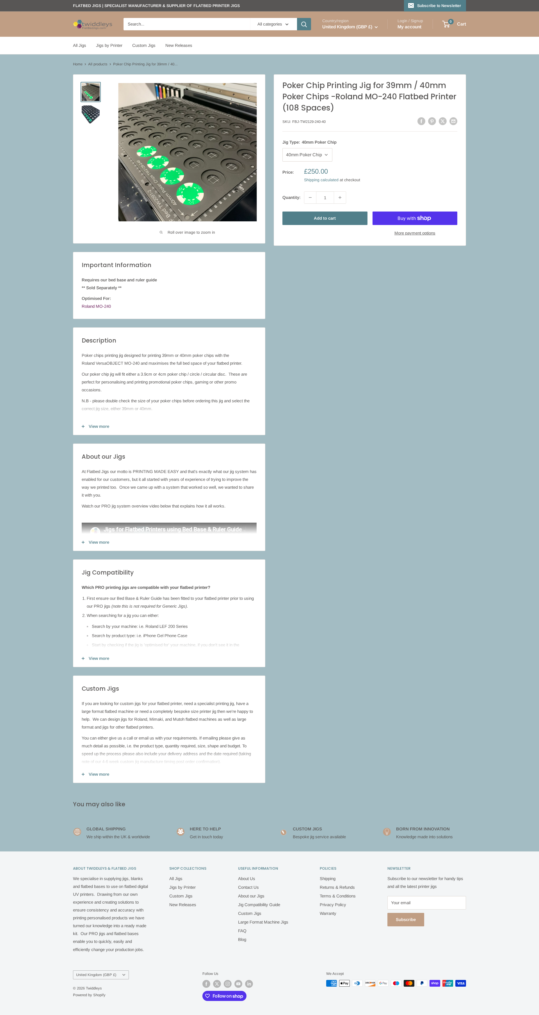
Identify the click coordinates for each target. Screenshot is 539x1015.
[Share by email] (453, 121)
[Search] (304, 24)
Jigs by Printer (109, 45)
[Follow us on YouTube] (238, 984)
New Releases (178, 45)
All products (98, 64)
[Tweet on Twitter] (443, 121)
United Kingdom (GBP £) (96, 975)
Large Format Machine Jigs (263, 922)
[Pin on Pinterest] (432, 121)
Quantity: (291, 197)
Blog (242, 939)
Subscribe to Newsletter (439, 5)
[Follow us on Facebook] (206, 984)
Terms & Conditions (338, 896)
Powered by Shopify (89, 995)
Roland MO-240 (96, 306)
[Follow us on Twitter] (217, 984)
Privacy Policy (333, 904)
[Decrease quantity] (310, 197)
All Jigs (79, 45)
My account (409, 26)
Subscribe (406, 919)
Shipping (327, 878)
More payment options (414, 233)
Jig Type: (309, 142)
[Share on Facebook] (421, 121)
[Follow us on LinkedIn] (249, 984)
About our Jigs (251, 896)
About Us (246, 878)
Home (78, 64)
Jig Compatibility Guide (259, 904)
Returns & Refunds (337, 887)
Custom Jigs (144, 45)
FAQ (242, 930)
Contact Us (248, 887)
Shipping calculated (321, 180)
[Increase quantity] (340, 197)
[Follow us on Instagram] (228, 984)
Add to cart (325, 218)
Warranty (328, 913)
